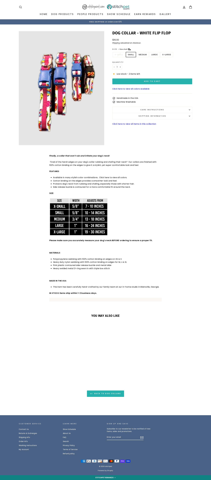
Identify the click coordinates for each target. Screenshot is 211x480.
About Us (67, 433)
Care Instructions (152, 110)
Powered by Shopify (105, 470)
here (107, 177)
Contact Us (24, 429)
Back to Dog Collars (107, 394)
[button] (105, 477)
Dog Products (62, 14)
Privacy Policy (69, 445)
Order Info (23, 441)
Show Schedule (119, 14)
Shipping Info (24, 437)
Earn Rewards (145, 14)
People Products (90, 14)
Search (66, 441)
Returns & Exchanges (28, 433)
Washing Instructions (28, 445)
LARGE (154, 54)
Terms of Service (70, 449)
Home (44, 14)
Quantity (118, 62)
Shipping (116, 43)
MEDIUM (143, 54)
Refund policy (69, 453)
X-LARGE (166, 54)
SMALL (131, 54)
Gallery (165, 14)
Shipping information (152, 116)
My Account (24, 449)
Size (120, 49)
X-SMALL (119, 54)
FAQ (64, 437)
